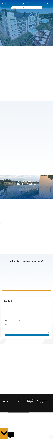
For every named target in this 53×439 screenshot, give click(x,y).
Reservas (38, 7)
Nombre (6, 320)
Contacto (31, 7)
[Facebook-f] (3, 4)
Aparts (19, 7)
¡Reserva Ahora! (4, 433)
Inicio (14, 7)
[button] (2, 238)
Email (19, 320)
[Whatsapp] (50, 4)
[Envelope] (48, 4)
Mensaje (6, 324)
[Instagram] (5, 4)
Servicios (25, 7)
